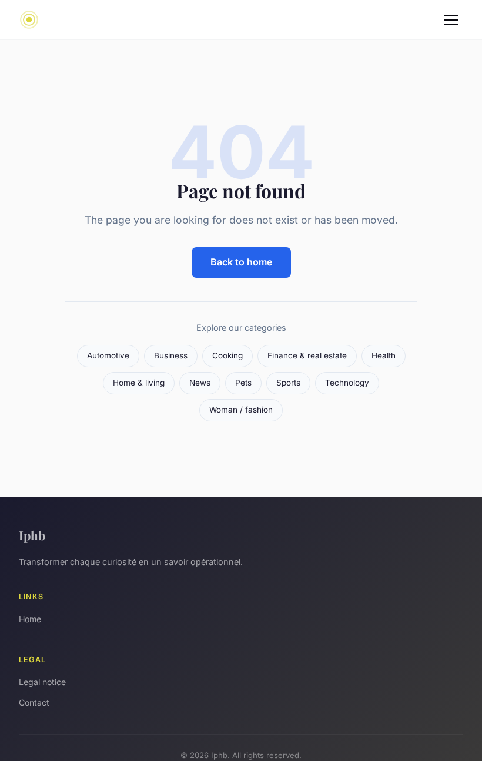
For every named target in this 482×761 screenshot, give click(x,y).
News (199, 382)
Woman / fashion (241, 409)
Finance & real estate (307, 355)
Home (30, 619)
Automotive (108, 355)
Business (171, 355)
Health (383, 355)
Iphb (32, 535)
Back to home (241, 262)
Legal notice (42, 682)
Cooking (227, 355)
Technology (347, 382)
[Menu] (451, 20)
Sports (288, 382)
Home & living (139, 382)
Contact (34, 702)
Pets (243, 382)
